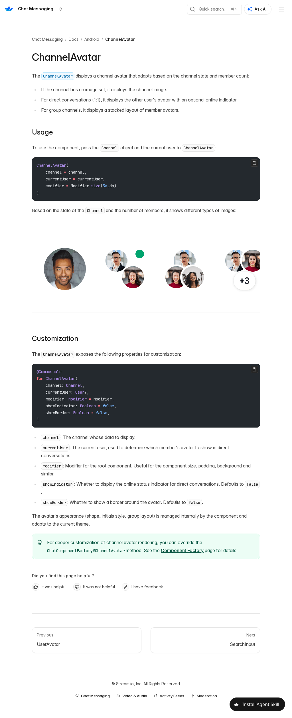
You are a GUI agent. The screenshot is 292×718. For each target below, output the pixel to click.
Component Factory (182, 550)
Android (91, 39)
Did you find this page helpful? (63, 575)
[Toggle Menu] (281, 9)
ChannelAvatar (120, 39)
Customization (55, 338)
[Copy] (254, 163)
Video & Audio (134, 695)
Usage (42, 132)
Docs (73, 39)
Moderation (207, 695)
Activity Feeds (172, 695)
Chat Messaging (47, 39)
